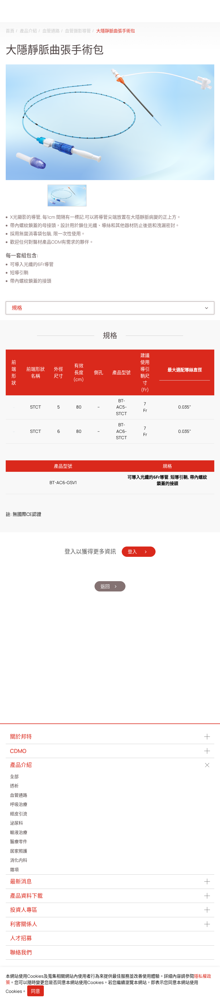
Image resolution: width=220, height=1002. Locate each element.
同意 (35, 991)
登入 (133, 552)
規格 (17, 307)
